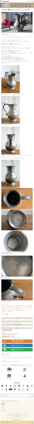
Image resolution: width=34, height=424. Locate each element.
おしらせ (3, 405)
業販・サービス (17, 411)
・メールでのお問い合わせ (7, 422)
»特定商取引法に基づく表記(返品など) (5, 355)
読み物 (3, 407)
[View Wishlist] (29, 1)
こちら (7, 62)
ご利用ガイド (17, 409)
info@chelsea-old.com (12, 361)
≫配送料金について (4, 331)
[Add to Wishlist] (31, 35)
